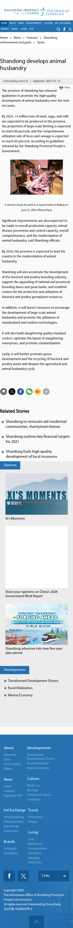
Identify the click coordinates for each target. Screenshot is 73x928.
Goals (40, 42)
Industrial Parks (14, 821)
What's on (33, 785)
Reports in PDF (13, 795)
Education (34, 853)
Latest (7, 786)
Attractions (35, 817)
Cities (7, 759)
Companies (11, 853)
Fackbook (9, 876)
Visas (31, 839)
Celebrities (34, 799)
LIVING (23, 29)
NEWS (21, 23)
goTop (36, 922)
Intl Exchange (15, 810)
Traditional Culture (39, 795)
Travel (33, 810)
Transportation (37, 848)
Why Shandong (14, 817)
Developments (14, 670)
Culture (33, 779)
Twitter (23, 876)
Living (33, 833)
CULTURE (48, 23)
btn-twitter (70, 29)
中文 (31, 29)
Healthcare (35, 844)
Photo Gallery (12, 764)
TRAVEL (14, 29)
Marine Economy (20, 695)
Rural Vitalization (20, 688)
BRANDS (5, 29)
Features (32, 37)
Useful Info (35, 862)
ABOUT (12, 23)
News (17, 37)
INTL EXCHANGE (63, 23)
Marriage (34, 858)
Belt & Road (11, 826)
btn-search (58, 29)
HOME (4, 23)
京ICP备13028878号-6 (18, 909)
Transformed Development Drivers (33, 681)
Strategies (10, 848)
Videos (8, 769)
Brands (9, 842)
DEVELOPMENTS (34, 23)
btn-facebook (64, 29)
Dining (32, 821)
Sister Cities (11, 831)
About (9, 748)
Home (4, 37)
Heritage (32, 790)
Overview (10, 755)
